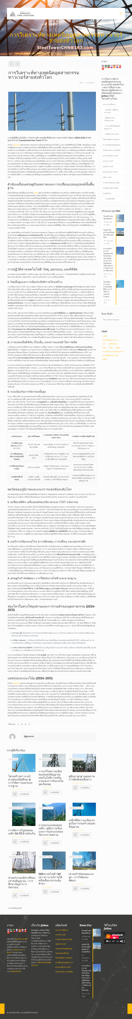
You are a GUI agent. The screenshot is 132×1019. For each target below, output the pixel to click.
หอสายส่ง (16, 145)
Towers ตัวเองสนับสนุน (63, 949)
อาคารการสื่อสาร (109, 104)
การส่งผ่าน (16, 950)
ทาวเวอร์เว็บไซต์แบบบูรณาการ (112, 127)
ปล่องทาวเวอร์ (108, 166)
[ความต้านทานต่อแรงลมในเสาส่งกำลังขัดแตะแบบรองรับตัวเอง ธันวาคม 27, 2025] (129, 1009)
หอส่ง (36, 193)
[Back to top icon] (122, 1013)
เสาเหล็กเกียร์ (110, 199)
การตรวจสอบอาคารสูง (111, 183)
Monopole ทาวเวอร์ (110, 172)
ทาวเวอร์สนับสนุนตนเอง (111, 145)
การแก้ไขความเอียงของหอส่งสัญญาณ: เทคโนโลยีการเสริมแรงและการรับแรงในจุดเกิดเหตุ (51, 778)
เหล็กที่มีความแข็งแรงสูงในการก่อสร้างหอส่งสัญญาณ (82, 823)
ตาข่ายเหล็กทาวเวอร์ (110, 156)
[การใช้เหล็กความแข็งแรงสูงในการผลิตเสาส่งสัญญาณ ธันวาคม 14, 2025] (2, 1009)
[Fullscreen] (123, 941)
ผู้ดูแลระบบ (29, 736)
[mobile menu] (121, 13)
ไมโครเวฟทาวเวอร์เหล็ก (112, 150)
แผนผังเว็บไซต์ (15, 971)
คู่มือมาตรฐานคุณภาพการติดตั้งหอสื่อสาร (82, 778)
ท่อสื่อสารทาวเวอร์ (112, 134)
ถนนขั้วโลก (107, 193)
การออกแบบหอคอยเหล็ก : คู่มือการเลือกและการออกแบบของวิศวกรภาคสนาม (51, 830)
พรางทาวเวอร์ (108, 161)
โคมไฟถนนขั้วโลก (62, 953)
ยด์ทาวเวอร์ (107, 177)
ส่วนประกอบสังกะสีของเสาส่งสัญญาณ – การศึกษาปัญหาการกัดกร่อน (21, 882)
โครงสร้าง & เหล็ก (21, 939)
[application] (114, 938)
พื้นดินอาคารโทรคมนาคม (109, 119)
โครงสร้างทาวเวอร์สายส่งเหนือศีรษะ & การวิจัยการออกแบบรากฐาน (20, 781)
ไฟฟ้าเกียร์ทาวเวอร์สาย (111, 139)
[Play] (107, 941)
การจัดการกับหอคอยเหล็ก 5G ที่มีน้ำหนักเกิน (21, 832)
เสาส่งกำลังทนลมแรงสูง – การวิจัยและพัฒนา (81, 877)
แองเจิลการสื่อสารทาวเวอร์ (111, 111)
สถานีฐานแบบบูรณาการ (64, 962)
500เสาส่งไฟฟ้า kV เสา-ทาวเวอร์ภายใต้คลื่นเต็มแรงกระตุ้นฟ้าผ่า (50, 878)
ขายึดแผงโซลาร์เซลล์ (110, 188)
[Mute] (121, 941)
